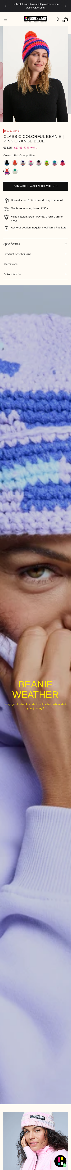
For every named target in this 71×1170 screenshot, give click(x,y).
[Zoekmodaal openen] (57, 19)
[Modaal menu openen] (5, 19)
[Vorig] (6, 6)
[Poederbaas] (35, 19)
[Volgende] (65, 6)
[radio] (6, 162)
